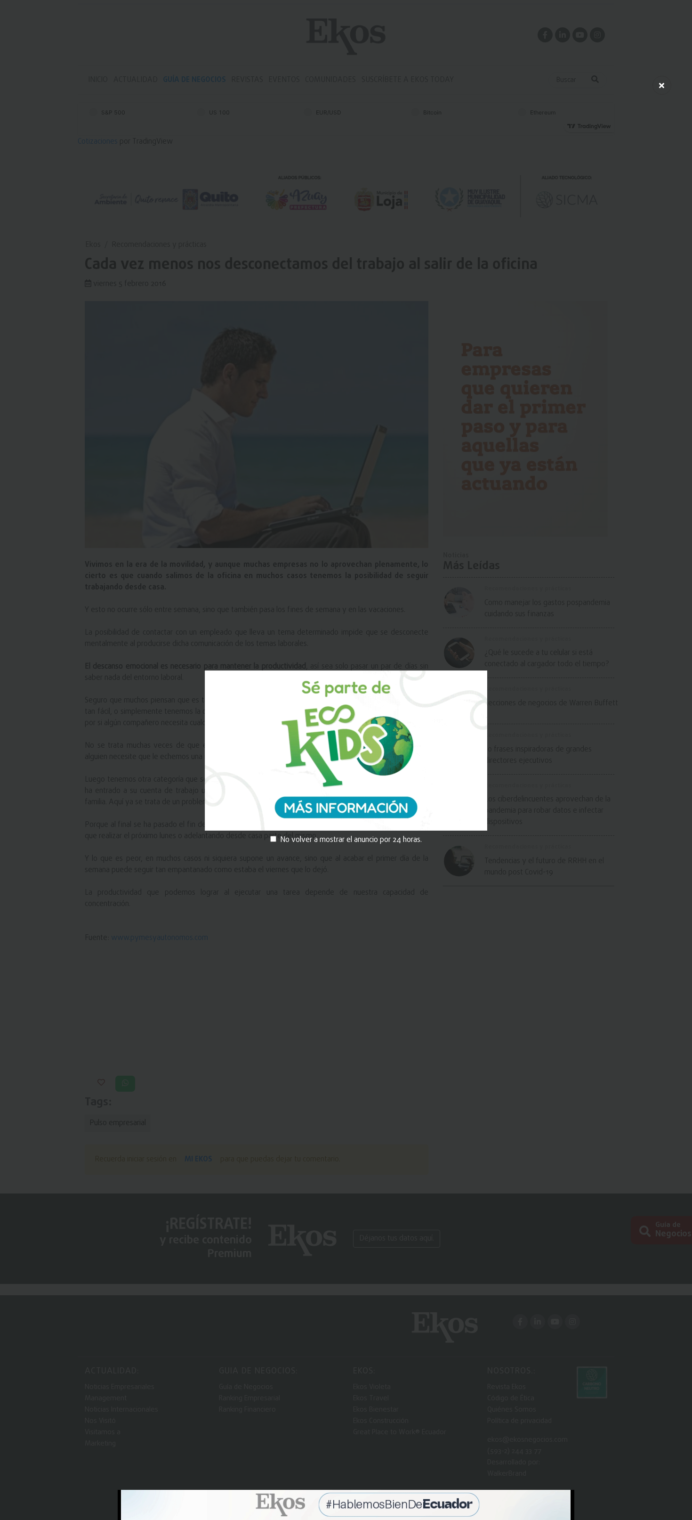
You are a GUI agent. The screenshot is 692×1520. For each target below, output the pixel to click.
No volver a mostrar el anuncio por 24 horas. (351, 840)
